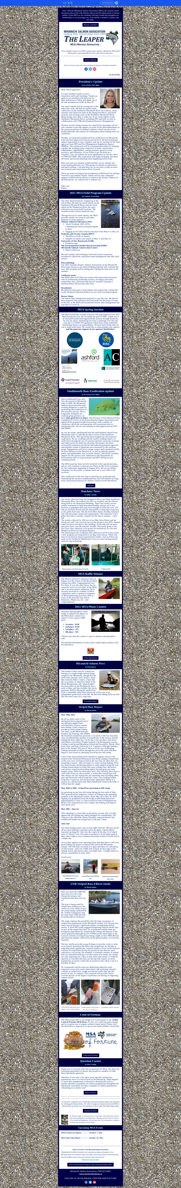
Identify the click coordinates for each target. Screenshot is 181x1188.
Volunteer (90, 485)
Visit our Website (90, 60)
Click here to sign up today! (90, 1160)
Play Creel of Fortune (90, 1055)
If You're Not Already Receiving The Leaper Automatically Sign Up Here (90, 1164)
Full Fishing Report (90, 701)
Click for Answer (90, 1092)
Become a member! (90, 25)
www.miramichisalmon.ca (91, 1174)
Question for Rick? (90, 1111)
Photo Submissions (90, 658)
